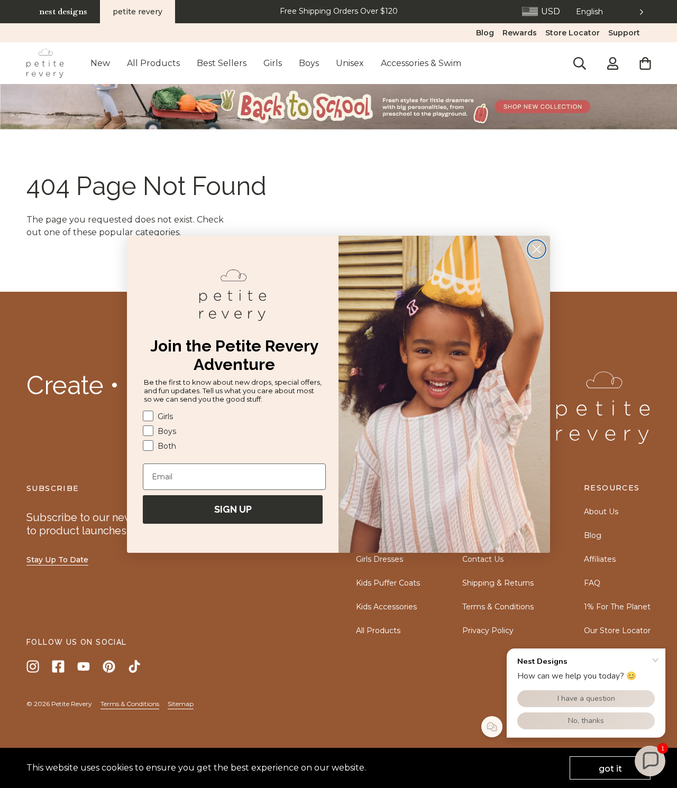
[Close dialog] (536, 249)
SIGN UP (233, 509)
